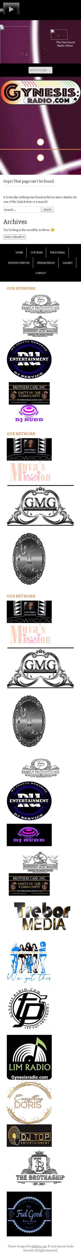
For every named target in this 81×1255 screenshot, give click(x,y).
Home (19, 252)
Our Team (37, 252)
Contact (40, 273)
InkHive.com (39, 1246)
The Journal (57, 252)
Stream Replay (46, 263)
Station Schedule (18, 263)
